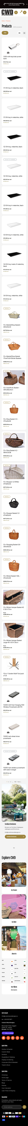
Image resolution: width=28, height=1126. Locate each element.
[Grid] (19, 33)
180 (15, 782)
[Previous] (4, 4)
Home (3, 21)
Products (8, 21)
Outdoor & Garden (7, 1049)
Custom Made (6, 1052)
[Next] (23, 4)
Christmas (5, 1075)
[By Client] (14, 909)
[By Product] (14, 877)
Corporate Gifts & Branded (10, 1062)
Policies (4, 1085)
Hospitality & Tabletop (8, 1057)
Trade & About (6, 1065)
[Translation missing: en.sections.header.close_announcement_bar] (27, 4)
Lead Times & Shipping (8, 1090)
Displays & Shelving (7, 1059)
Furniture (4, 1054)
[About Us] (14, 942)
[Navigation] (24, 12)
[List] (24, 33)
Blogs (3, 1083)
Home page (5, 1077)
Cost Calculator (6, 1088)
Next (19, 782)
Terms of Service (7, 1080)
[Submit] (24, 1107)
